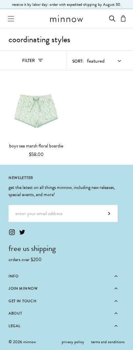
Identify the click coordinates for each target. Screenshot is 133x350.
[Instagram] (12, 232)
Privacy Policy (73, 342)
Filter (35, 62)
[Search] (112, 19)
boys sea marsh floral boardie (36, 146)
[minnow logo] (66, 19)
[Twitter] (22, 232)
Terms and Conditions (107, 342)
